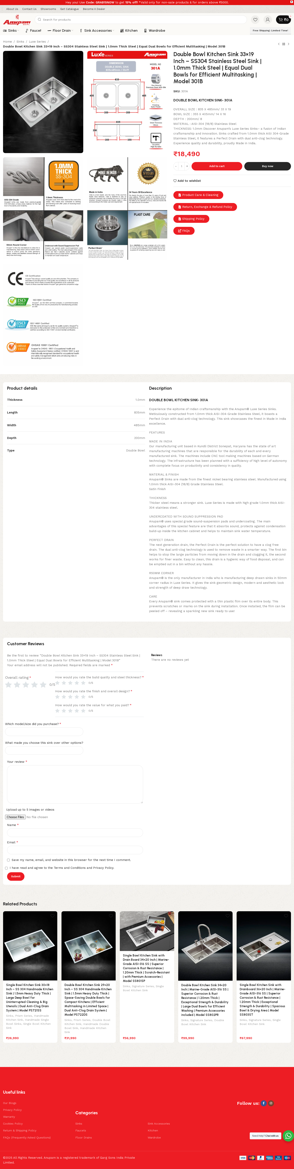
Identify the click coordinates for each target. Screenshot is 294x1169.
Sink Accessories (159, 1123)
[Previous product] (278, 44)
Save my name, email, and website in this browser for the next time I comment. (71, 860)
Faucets (80, 1130)
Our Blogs (9, 1103)
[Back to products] (283, 44)
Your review (17, 762)
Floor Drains (83, 1137)
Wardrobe (154, 1137)
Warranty (9, 1116)
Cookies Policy (13, 1123)
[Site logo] (17, 19)
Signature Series (143, 986)
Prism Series (23, 1015)
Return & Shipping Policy (19, 1130)
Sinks (20, 41)
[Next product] (288, 44)
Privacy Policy (12, 1109)
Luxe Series (37, 41)
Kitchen (153, 1130)
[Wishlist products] (255, 20)
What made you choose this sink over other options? (44, 743)
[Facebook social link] (264, 1103)
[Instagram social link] (271, 1103)
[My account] (267, 20)
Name (13, 825)
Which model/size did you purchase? (33, 724)
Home (7, 41)
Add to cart (216, 166)
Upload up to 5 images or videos (30, 809)
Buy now (267, 166)
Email (12, 842)
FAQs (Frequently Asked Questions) (27, 1137)
